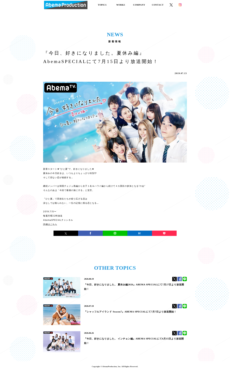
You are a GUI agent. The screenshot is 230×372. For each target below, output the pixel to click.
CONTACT (158, 5)
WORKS (120, 5)
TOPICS (102, 5)
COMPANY (139, 5)
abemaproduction (65, 5)
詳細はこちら (50, 224)
